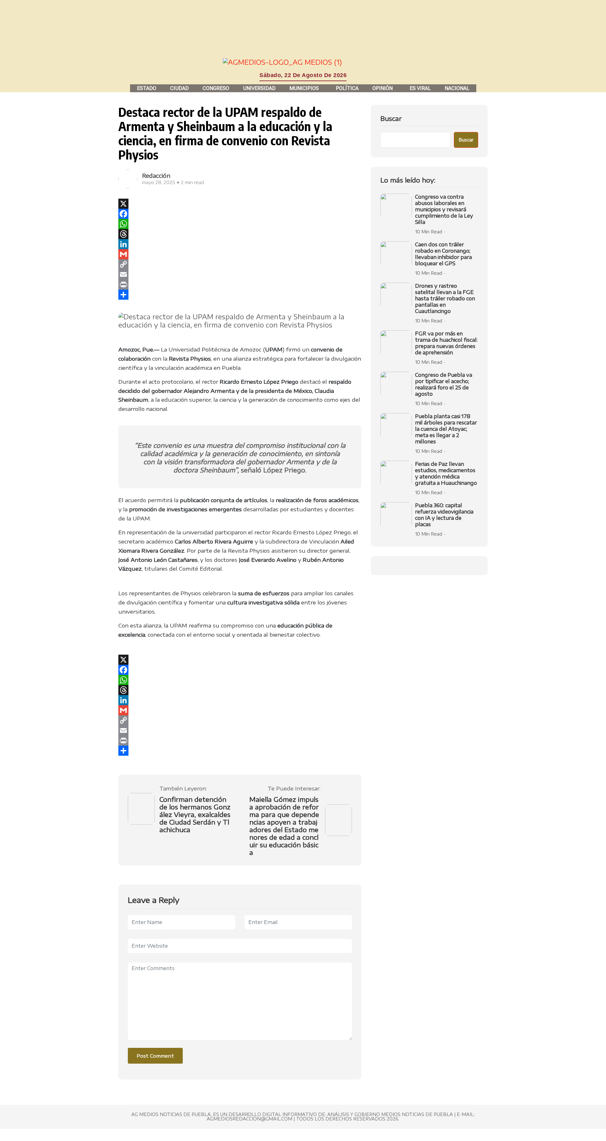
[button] (305, 88)
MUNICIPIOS (304, 88)
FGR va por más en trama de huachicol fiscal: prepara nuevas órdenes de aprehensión (446, 343)
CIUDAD (179, 88)
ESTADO (146, 88)
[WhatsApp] (239, 224)
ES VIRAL (420, 88)
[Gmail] (239, 254)
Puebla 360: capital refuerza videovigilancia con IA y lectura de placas (444, 514)
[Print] (239, 284)
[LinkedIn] (239, 244)
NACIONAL (457, 88)
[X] (239, 204)
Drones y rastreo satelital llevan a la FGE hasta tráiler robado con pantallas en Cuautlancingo (445, 298)
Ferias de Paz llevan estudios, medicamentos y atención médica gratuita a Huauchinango (446, 473)
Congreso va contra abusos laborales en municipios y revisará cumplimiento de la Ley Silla (444, 209)
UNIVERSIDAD (259, 88)
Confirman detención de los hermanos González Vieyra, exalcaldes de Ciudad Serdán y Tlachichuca (194, 814)
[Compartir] (239, 295)
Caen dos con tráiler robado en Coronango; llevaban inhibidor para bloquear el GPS (443, 254)
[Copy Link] (239, 264)
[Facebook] (239, 214)
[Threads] (239, 234)
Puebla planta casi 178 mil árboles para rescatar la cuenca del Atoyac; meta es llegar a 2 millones (446, 429)
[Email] (239, 274)
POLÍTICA (347, 88)
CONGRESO (216, 88)
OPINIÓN (382, 88)
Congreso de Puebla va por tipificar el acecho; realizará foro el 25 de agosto (443, 384)
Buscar (391, 118)
